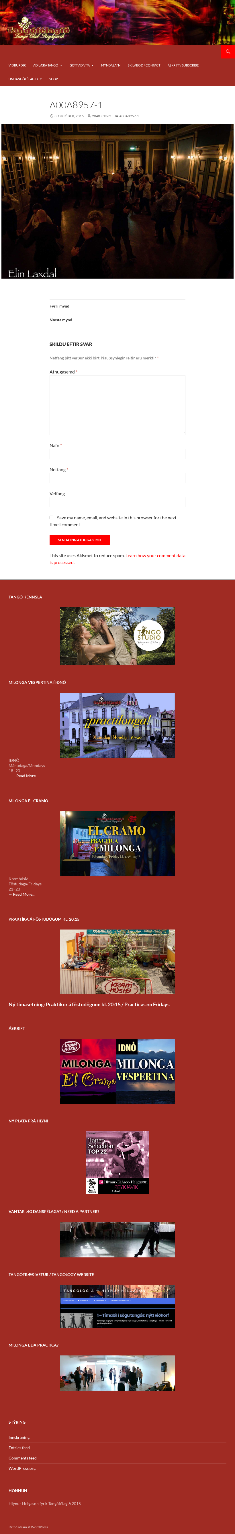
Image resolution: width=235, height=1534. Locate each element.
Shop (53, 79)
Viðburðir (17, 65)
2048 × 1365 (101, 116)
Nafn (56, 445)
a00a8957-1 (129, 116)
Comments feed (23, 1457)
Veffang (57, 493)
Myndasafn (110, 65)
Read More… (27, 775)
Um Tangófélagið (23, 79)
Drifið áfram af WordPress (28, 1527)
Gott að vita (80, 65)
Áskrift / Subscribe (183, 65)
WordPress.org (22, 1468)
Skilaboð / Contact (144, 65)
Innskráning (19, 1437)
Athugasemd (63, 371)
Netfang (59, 469)
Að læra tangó (45, 65)
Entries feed (19, 1447)
